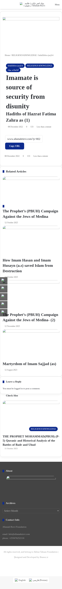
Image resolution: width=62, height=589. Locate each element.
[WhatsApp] (5, 574)
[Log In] (15, 5)
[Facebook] (1, 574)
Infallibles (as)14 (15, 65)
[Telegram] (7, 574)
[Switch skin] (10, 5)
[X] (3, 574)
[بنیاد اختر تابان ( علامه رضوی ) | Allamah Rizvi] (33, 4)
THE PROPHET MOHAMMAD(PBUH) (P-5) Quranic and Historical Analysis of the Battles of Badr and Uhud (31, 440)
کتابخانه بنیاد (13, 70)
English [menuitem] (22, 580)
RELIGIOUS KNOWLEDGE (39, 65)
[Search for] (4, 5)
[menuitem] (20, 580)
